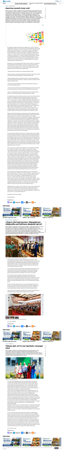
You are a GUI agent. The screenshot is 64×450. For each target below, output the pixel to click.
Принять (56, 448)
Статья (4, 3)
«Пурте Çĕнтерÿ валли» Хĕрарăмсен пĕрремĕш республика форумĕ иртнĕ (21, 3)
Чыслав (6, 343)
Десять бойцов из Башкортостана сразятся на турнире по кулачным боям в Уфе (51, 3)
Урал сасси (6, 1)
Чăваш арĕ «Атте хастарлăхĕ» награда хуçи (36, 3)
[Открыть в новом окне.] (9, 202)
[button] (42, 305)
